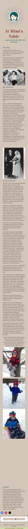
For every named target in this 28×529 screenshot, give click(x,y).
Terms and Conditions (10, 528)
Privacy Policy (19, 528)
